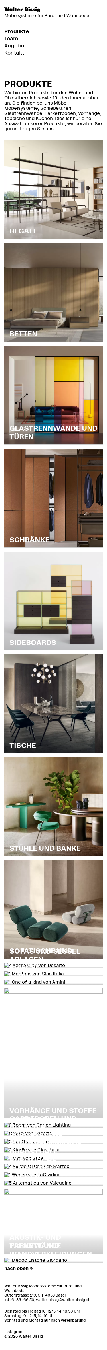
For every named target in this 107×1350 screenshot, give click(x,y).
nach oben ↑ (18, 1268)
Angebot (15, 46)
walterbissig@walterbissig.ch (63, 1300)
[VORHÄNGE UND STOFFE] (53, 992)
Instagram (14, 1332)
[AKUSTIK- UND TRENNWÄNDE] (53, 1193)
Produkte (16, 31)
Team (11, 38)
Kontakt (14, 53)
